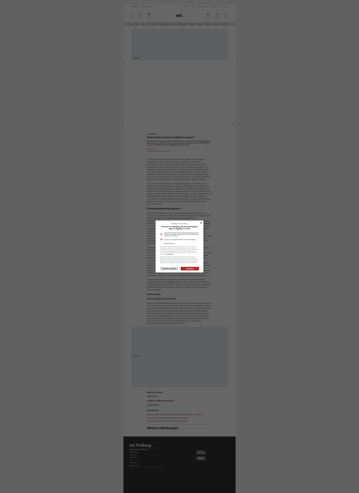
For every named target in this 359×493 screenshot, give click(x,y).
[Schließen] (201, 223)
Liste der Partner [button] (170, 254)
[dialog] (179, 246)
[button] (179, 243)
